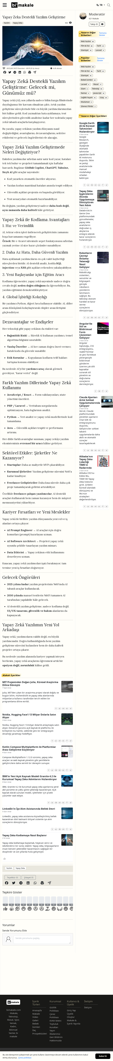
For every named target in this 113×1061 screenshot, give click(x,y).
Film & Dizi (86, 46)
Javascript (98, 93)
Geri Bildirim (56, 1037)
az (59, 708)
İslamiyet (86, 50)
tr (56, 708)
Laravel (100, 50)
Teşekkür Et (12, 877)
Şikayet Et (28, 877)
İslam (84, 88)
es (67, 708)
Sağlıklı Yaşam (88, 97)
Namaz (85, 93)
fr (67, 741)
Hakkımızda (56, 1040)
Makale (36, 1013)
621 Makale (94, 18)
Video (35, 1016)
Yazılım (7, 23)
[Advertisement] (56, 973)
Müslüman (86, 102)
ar (71, 708)
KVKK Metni (55, 1020)
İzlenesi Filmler (88, 106)
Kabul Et (103, 1056)
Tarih (100, 46)
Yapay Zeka (17, 23)
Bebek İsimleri (88, 80)
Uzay (103, 97)
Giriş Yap (71, 1010)
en (63, 708)
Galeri (35, 1020)
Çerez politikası (24, 1057)
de (56, 770)
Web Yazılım (87, 41)
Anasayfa (37, 1010)
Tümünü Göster (103, 34)
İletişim (88, 1007)
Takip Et (94, 24)
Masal (97, 84)
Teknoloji (97, 88)
